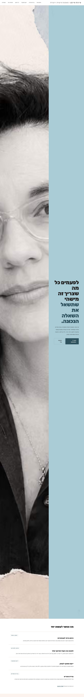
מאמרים (4, 2)
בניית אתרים (31, 2)
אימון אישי (39, 2)
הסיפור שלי (10, 2)
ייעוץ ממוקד (24, 2)
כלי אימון (17, 2)
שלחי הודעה (60, 686)
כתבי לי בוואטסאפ (73, 341)
